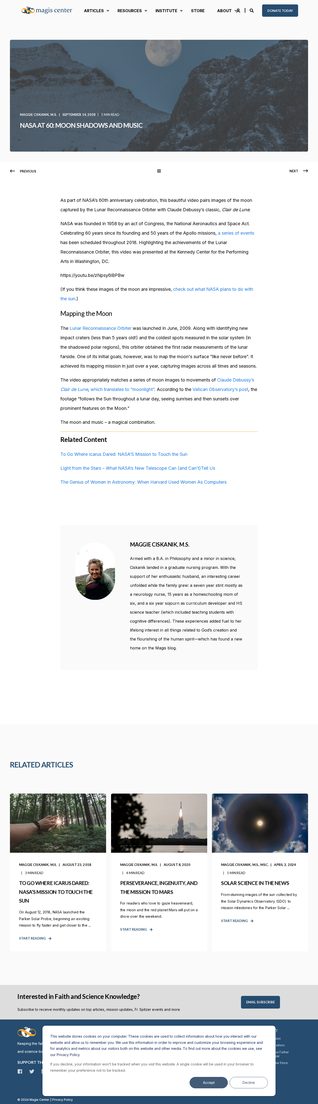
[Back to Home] (50, 11)
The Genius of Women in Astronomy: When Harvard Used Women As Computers (143, 482)
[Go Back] (159, 171)
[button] (10, 1094)
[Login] (238, 10)
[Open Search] (252, 10)
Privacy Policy (62, 1100)
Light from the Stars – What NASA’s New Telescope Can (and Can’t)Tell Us (137, 468)
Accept (209, 1082)
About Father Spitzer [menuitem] (279, 1054)
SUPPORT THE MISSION (39, 1062)
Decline (248, 1082)
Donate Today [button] (280, 10)
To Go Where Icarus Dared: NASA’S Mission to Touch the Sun (123, 454)
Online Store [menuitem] (279, 1063)
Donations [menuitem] (277, 1045)
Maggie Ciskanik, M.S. (38, 115)
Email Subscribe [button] (260, 1002)
